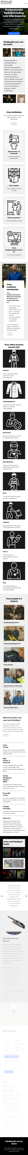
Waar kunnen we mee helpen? (12, 1060)
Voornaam (7, 1040)
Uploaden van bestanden (10, 1054)
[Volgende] (26, 896)
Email (6, 1047)
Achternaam (18, 1040)
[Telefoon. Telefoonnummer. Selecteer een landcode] (17, 1050)
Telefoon (17, 1047)
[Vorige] (2, 896)
